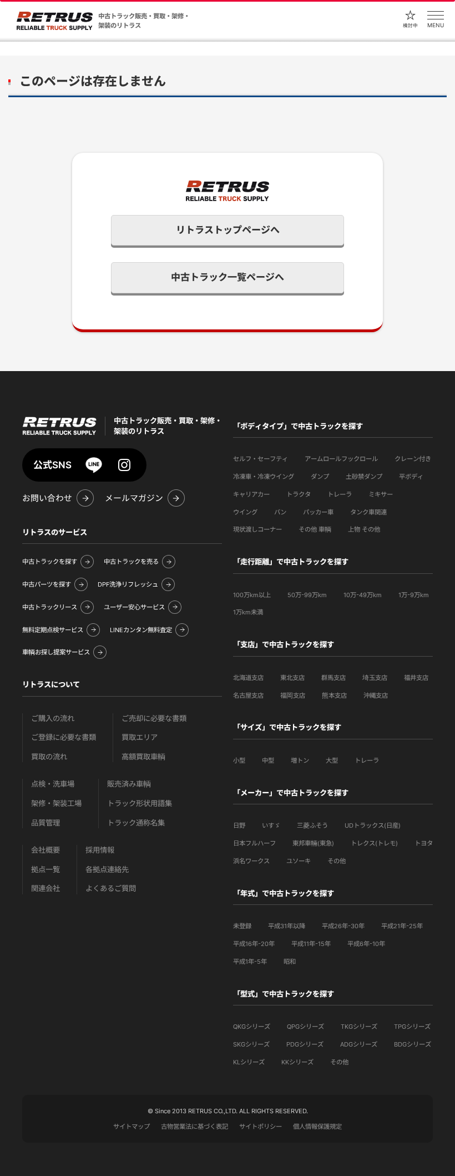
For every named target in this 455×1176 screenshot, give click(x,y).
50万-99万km (307, 595)
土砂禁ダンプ (364, 476)
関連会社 (45, 888)
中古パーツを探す (46, 584)
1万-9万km (413, 595)
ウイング (245, 512)
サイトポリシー (260, 1126)
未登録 (242, 926)
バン (280, 512)
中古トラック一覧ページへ (227, 277)
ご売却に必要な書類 (154, 718)
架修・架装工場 (56, 803)
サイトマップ (131, 1126)
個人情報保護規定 (317, 1126)
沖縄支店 (375, 695)
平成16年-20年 (254, 943)
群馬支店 (333, 677)
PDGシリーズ (304, 1044)
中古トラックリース (49, 607)
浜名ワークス (251, 861)
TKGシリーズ (359, 1026)
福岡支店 (292, 695)
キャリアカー (251, 494)
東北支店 (292, 677)
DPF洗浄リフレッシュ (128, 584)
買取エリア (140, 737)
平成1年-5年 (250, 961)
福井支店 (416, 677)
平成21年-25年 (402, 926)
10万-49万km (362, 595)
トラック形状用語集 (139, 803)
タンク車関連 (368, 512)
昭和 (290, 961)
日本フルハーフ (254, 843)
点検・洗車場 (52, 784)
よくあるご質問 (110, 888)
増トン (300, 760)
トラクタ (298, 494)
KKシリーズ (297, 1062)
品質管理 (45, 823)
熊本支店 (334, 695)
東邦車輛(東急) (313, 843)
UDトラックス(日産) (373, 825)
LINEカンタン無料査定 (141, 630)
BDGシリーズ (412, 1044)
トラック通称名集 (136, 823)
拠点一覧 (45, 869)
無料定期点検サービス (52, 630)
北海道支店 (248, 677)
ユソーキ (298, 861)
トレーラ (339, 494)
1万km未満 (248, 612)
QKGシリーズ (251, 1026)
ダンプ (320, 476)
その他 (336, 861)
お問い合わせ (47, 498)
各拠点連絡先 (107, 869)
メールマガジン (134, 498)
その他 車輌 (315, 529)
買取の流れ (49, 757)
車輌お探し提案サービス (56, 652)
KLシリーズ (249, 1062)
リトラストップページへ (228, 230)
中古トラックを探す (49, 561)
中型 (268, 760)
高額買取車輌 (143, 757)
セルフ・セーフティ (260, 459)
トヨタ (423, 843)
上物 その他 (364, 529)
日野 (239, 825)
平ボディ (411, 476)
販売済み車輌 (129, 784)
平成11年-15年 (311, 943)
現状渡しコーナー (257, 529)
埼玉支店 (374, 677)
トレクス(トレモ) (374, 843)
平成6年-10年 (366, 943)
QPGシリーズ (305, 1026)
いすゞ (271, 825)
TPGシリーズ (412, 1026)
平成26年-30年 (343, 926)
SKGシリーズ (251, 1044)
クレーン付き (413, 459)
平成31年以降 (286, 926)
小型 (239, 760)
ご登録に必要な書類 (63, 737)
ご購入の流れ (52, 718)
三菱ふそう (312, 825)
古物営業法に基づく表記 (194, 1126)
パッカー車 (318, 512)
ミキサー (380, 494)
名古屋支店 (248, 695)
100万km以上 (252, 595)
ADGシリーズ (358, 1044)
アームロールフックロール (341, 459)
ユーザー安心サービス (134, 607)
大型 (332, 760)
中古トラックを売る (131, 561)
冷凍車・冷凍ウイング (263, 476)
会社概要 (45, 850)
